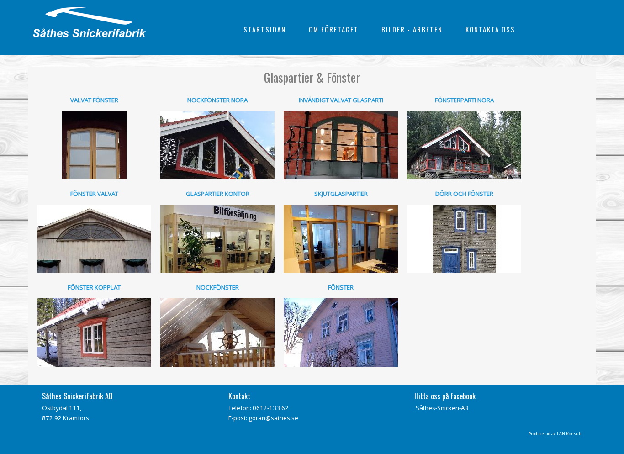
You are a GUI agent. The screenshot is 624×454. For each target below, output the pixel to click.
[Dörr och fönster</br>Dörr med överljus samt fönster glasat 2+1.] (464, 239)
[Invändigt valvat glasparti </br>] (340, 145)
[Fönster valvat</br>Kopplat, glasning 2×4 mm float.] (94, 239)
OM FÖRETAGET (334, 29)
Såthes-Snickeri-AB (441, 408)
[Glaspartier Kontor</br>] (217, 239)
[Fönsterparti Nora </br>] (464, 145)
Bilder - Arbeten (412, 29)
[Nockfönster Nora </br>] (217, 145)
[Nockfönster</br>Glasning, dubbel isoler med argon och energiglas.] (217, 332)
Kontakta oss (490, 29)
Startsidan (264, 29)
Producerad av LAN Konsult (555, 434)
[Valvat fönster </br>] (94, 145)
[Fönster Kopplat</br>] (94, 332)
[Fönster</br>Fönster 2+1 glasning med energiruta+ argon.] (340, 332)
